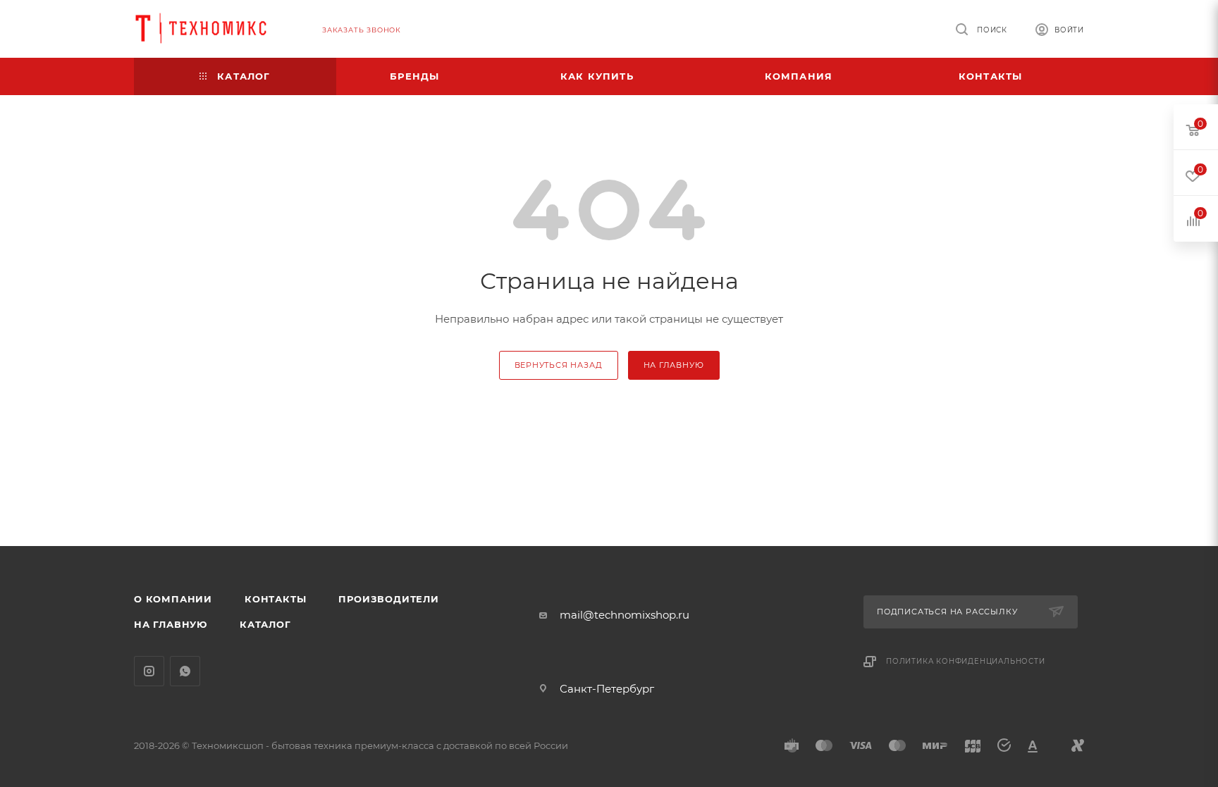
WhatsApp (185, 671)
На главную (170, 624)
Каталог (265, 624)
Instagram (149, 671)
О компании (173, 599)
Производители (388, 599)
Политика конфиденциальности (965, 661)
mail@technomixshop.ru (624, 614)
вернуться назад (559, 365)
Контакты (275, 599)
